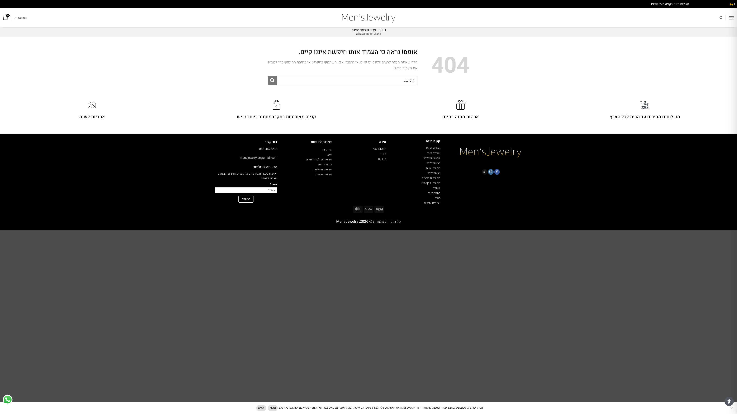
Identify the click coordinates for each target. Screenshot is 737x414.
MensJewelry (347, 221)
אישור (273, 407)
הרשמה (246, 199)
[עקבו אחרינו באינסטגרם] (491, 172)
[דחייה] (732, 409)
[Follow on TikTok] (484, 172)
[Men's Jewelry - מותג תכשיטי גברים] (368, 17)
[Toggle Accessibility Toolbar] (729, 401)
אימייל (273, 184)
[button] (731, 17)
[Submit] (272, 80)
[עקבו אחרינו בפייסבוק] (497, 172)
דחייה (261, 407)
